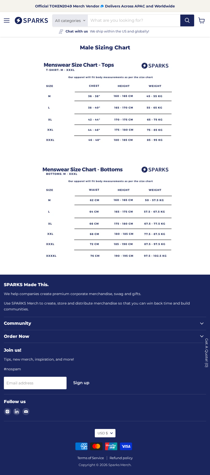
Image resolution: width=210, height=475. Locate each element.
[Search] (187, 20)
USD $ (103, 433)
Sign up (81, 382)
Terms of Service (90, 458)
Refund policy (121, 458)
